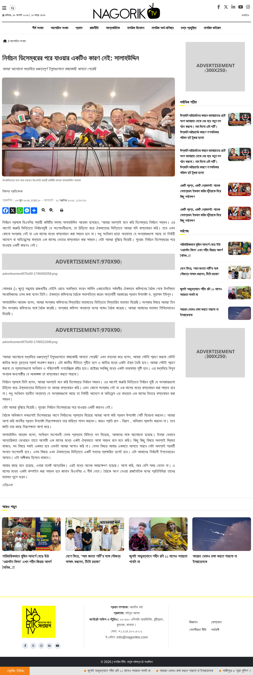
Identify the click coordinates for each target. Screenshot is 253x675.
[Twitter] (33, 646)
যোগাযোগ (216, 622)
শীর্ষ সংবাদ (37, 28)
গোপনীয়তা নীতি (197, 630)
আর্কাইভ (245, 15)
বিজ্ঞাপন (193, 622)
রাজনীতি (94, 28)
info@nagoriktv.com (132, 637)
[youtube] (57, 646)
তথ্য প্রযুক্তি (188, 28)
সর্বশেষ (184, 231)
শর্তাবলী (215, 630)
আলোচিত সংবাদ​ (59, 28)
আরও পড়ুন (9, 506)
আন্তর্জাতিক (113, 28)
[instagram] (41, 646)
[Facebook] (25, 646)
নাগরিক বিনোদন (135, 28)
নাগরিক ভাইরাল (212, 28)
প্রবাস (79, 28)
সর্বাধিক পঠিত (188, 102)
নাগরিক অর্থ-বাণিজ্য (163, 28)
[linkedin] (49, 646)
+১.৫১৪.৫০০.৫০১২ (130, 631)
